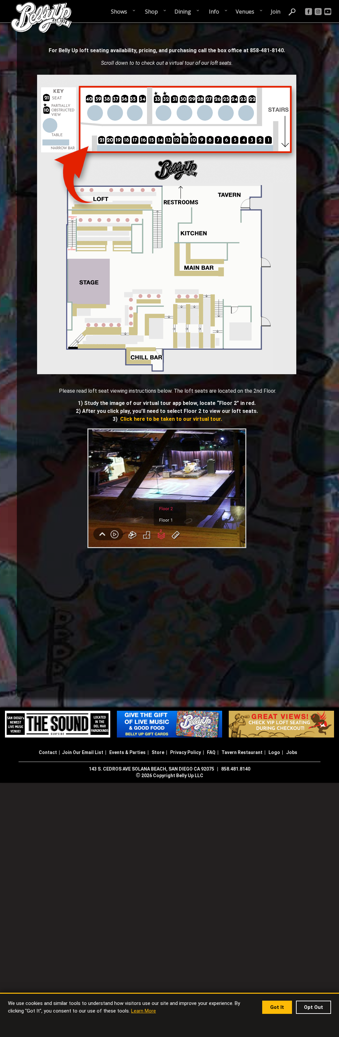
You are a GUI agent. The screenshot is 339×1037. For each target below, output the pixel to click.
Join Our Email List (82, 752)
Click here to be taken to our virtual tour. (171, 419)
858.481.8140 (235, 769)
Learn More (143, 1011)
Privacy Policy (185, 752)
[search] (292, 11)
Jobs (291, 752)
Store (158, 752)
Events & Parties (127, 752)
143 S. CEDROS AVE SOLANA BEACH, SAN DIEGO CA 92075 (151, 769)
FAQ (211, 752)
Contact (48, 752)
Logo (274, 752)
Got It (277, 1007)
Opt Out (313, 1007)
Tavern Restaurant (242, 752)
